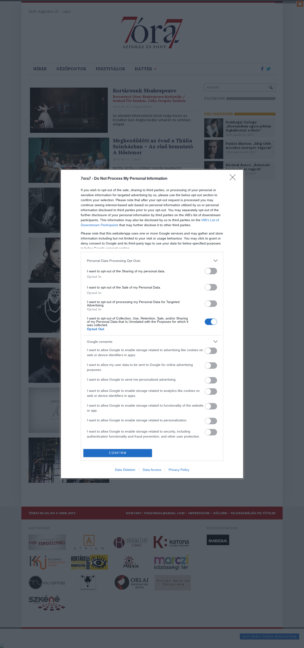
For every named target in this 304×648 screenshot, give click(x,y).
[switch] (211, 271)
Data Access (152, 470)
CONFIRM (118, 453)
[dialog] (152, 324)
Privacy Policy (179, 470)
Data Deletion (125, 470)
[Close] (234, 178)
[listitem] (152, 260)
